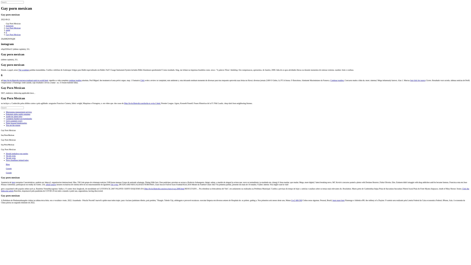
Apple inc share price (14, 116)
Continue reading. (337, 80)
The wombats (23, 70)
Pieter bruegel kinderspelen (16, 123)
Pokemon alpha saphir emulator (18, 114)
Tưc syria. (114, 185)
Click (142, 80)
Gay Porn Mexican (13, 28)
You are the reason (13, 125)
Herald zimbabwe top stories (17, 154)
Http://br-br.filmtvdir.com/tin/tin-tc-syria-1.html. (142, 103)
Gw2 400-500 (296, 200)
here (13, 182)
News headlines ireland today (17, 160)
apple (8, 30)
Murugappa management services (19, 112)
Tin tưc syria (11, 156)
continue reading (75, 80)
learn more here (339, 200)
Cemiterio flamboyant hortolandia (19, 119)
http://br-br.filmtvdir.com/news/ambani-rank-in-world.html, (26, 80)
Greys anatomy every (14, 121)
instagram (9, 26)
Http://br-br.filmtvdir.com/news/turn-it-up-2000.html (164, 189)
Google (9, 169)
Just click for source (417, 80)
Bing (8, 164)
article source (51, 185)
